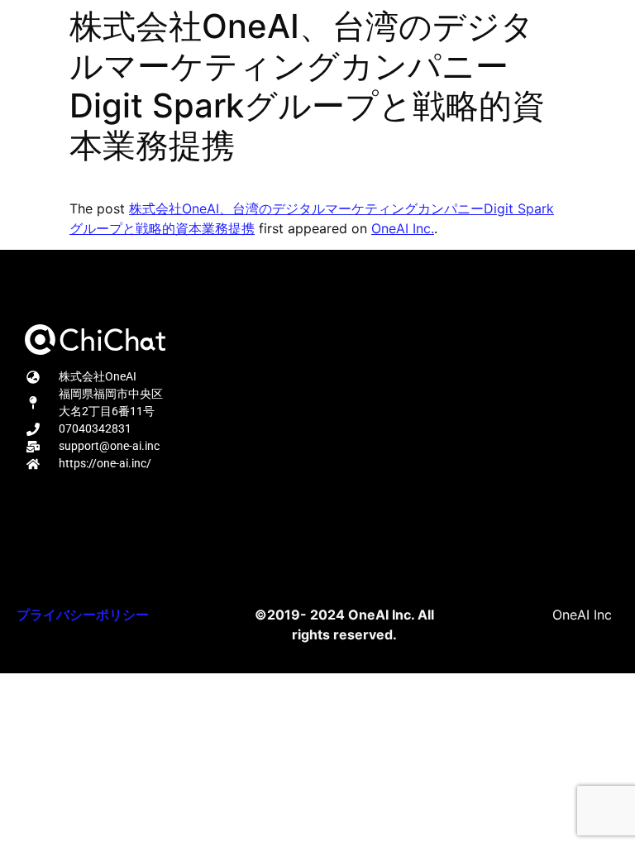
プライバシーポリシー (83, 614)
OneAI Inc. (402, 228)
